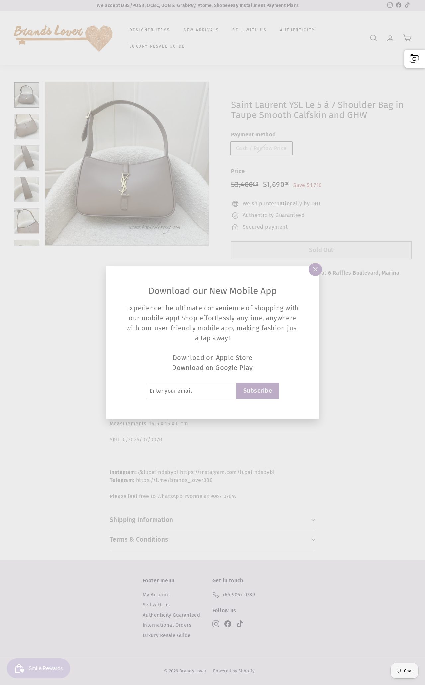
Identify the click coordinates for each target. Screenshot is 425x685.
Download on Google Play (212, 368)
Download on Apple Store (212, 358)
